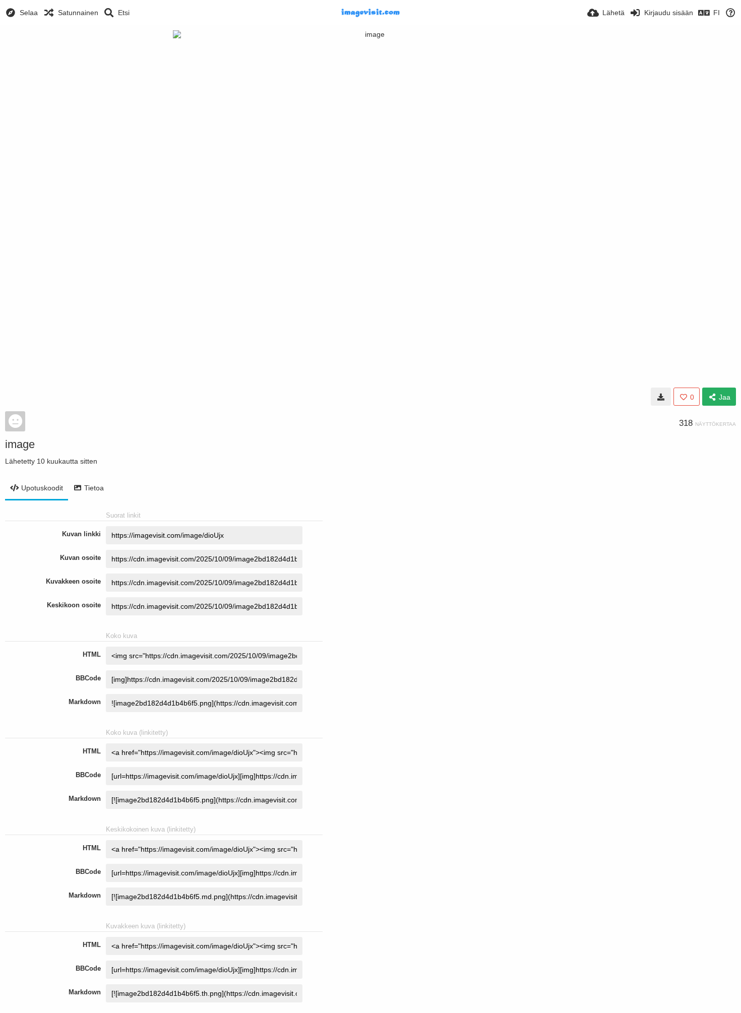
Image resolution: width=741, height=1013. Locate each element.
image (20, 444)
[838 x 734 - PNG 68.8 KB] (661, 397)
